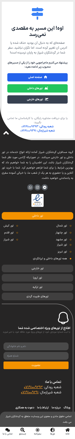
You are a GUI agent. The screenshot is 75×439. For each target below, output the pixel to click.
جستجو (22, 434)
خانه (67, 434)
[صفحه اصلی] (67, 430)
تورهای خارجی (35, 99)
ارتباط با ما (43, 408)
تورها (52, 434)
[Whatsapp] (30, 187)
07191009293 (33, 387)
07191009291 (30, 392)
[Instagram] (37, 187)
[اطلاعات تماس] (7, 430)
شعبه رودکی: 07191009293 (37, 127)
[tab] (37, 216)
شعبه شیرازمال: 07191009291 (37, 131)
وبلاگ (66, 408)
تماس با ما (8, 434)
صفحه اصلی (35, 77)
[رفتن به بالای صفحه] (6, 133)
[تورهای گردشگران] (52, 430)
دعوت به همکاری (24, 408)
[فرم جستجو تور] (22, 430)
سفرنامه (37, 434)
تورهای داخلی (35, 88)
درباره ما (56, 408)
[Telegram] (45, 187)
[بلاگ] (37, 430)
